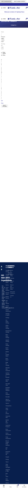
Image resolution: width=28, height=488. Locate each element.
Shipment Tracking (10, 273)
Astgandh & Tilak (8, 470)
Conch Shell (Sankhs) (7, 289)
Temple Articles (7, 271)
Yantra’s (7, 403)
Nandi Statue (7, 348)
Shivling (7, 317)
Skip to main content (19, 1)
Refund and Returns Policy (12, 287)
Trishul (7, 462)
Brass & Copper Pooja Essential (7, 443)
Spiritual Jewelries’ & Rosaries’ (8, 375)
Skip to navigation (6, 1)
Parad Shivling (7, 345)
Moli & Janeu (7, 475)
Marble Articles (7, 297)
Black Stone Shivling (7, 336)
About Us (11, 271)
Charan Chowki (7, 483)
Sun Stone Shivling (7, 322)
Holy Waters (7, 480)
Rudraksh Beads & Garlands (8, 389)
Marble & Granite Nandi (7, 354)
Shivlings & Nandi (7, 314)
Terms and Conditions (12, 292)
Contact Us (12, 296)
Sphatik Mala (7, 380)
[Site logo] (14, 7)
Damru (7, 285)
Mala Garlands (7, 394)
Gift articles (7, 413)
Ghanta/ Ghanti (7, 293)
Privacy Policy (11, 275)
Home (2, 31)
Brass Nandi (7, 359)
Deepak (7, 457)
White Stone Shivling (7, 327)
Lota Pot (6, 448)
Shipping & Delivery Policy (12, 280)
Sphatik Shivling (7, 341)
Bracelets (8, 396)
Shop (9, 270)
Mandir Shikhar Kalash (7, 281)
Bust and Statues (7, 302)
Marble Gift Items (7, 421)
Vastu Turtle (7, 409)
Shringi (7, 459)
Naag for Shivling (7, 364)
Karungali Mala (8, 384)
